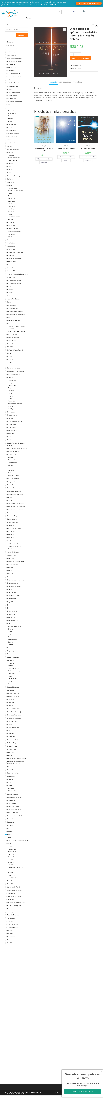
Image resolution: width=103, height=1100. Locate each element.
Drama (9, 353)
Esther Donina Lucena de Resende (17, 448)
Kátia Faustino (11, 617)
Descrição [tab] (53, 82)
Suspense (10, 909)
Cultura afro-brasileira (13, 299)
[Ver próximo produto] (96, 25)
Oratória (9, 755)
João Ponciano (11, 599)
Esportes (10, 629)
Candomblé (10, 182)
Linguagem (10, 660)
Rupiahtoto (18, 950)
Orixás (9, 767)
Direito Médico (11, 341)
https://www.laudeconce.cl (14, 961)
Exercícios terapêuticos (14, 488)
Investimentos (12, 365)
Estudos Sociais (11, 454)
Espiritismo (10, 437)
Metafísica (10, 730)
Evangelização (11, 482)
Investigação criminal (13, 595)
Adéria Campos (11, 52)
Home (56, 1092)
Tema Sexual (11, 918)
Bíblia (9, 166)
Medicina (11, 854)
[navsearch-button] (74, 12)
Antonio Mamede (12, 95)
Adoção (10, 457)
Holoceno (10, 577)
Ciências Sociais (11, 240)
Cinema (10, 116)
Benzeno (10, 163)
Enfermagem (12, 198)
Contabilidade (11, 265)
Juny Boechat (11, 614)
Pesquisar (22, 35)
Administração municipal (14, 61)
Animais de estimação (13, 92)
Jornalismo (11, 209)
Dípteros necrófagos (13, 321)
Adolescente (11, 64)
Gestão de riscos (13, 549)
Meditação (11, 857)
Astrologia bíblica (12, 137)
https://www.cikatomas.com (15, 1033)
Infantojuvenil (12, 679)
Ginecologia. (11, 558)
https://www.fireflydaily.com (15, 997)
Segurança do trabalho (14, 887)
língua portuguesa (13, 654)
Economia (10, 359)
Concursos (10, 255)
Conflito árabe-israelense (14, 258)
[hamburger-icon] (59, 12)
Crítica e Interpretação (14, 283)
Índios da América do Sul (14, 586)
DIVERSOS (10, 347)
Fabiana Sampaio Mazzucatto (16, 494)
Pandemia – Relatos (13, 773)
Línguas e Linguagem (13, 687)
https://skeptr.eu (12, 982)
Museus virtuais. (12, 746)
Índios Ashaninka (12, 583)
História (10, 393)
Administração (11, 55)
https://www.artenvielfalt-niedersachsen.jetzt (16, 1055)
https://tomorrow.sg (13, 1028)
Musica (10, 637)
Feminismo (11, 468)
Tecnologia (10, 912)
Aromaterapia (11, 98)
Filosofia (10, 388)
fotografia (10, 525)
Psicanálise (10, 825)
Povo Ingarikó (11, 803)
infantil (9, 589)
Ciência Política (12, 791)
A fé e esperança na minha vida (44, 149)
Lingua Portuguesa (13, 657)
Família (9, 497)
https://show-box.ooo (13, 1018)
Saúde (9, 843)
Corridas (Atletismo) (13, 271)
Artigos (9, 127)
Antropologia (12, 380)
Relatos (9, 831)
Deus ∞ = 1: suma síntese (66, 148)
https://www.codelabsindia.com (16, 1049)
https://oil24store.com (13, 1039)
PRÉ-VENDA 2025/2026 (14, 810)
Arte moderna (12, 111)
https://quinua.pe (12, 976)
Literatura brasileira (13, 693)
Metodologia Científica (15, 404)
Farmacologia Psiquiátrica (15, 510)
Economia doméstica (13, 368)
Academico (10, 46)
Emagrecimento (12, 415)
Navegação (10, 752)
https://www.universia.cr (14, 1023)
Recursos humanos (14, 217)
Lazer (9, 623)
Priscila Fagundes (12, 813)
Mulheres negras (12, 743)
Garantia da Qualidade (14, 528)
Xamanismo (10, 940)
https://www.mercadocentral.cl (16, 956)
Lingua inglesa (11, 651)
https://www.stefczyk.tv (14, 1044)
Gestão (9, 541)
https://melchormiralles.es (14, 992)
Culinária (10, 293)
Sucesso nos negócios (14, 906)
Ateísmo (9, 140)
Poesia (10, 681)
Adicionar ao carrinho (80, 58)
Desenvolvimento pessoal (15, 311)
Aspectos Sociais (13, 460)
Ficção (10, 676)
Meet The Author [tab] (65, 82)
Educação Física (12, 385)
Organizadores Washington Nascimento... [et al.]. (15, 763)
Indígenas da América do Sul (15, 580)
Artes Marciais (11, 124)
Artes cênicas (12, 113)
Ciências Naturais (12, 229)
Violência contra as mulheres (16, 331)
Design (10, 193)
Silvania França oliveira (14, 896)
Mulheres (11, 470)
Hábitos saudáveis (12, 564)
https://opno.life (11, 987)
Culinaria (10, 289)
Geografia (11, 390)
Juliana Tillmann (12, 611)
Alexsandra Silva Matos (14, 74)
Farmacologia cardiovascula (15, 503)
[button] (64, 29)
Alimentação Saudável (14, 77)
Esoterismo (10, 434)
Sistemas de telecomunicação (16, 902)
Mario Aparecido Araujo (14, 712)
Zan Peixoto (10, 943)
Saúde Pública (11, 884)
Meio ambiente (11, 721)
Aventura (11, 663)
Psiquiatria (11, 875)
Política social (11, 800)
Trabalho (10, 219)
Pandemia (11, 865)
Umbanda (10, 934)
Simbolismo (10, 899)
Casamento (10, 222)
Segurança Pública (13, 475)
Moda (10, 214)
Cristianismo (11, 277)
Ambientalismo (11, 80)
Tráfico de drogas (12, 924)
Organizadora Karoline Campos (16, 758)
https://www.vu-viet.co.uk (14, 1013)
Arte (8, 105)
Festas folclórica (12, 519)
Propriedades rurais (13, 819)
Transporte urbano (13, 927)
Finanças (10, 362)
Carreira (9, 185)
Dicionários (11, 673)
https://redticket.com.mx (14, 1002)
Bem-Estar (10, 152)
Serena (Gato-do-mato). (14, 890)
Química (10, 406)
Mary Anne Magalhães (14, 715)
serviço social (11, 893)
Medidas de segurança (14, 718)
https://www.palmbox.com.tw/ (16, 1072)
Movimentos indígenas (14, 740)
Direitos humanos (12, 344)
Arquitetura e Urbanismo (15, 191)
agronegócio (11, 70)
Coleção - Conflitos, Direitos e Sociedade (17, 328)
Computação (11, 246)
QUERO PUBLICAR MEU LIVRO (82, 1091)
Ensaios (10, 118)
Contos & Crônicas (13, 668)
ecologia (9, 356)
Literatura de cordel (13, 696)
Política (9, 785)
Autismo (9, 146)
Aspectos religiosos (13, 133)
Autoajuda (11, 155)
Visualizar (44, 162)
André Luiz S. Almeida (13, 83)
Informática (11, 206)
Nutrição (10, 859)
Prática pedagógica (13, 806)
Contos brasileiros (12, 268)
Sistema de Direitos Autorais (90, 3)
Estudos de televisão (13, 451)
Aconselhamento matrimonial (16, 49)
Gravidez (10, 846)
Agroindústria (11, 67)
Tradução (10, 921)
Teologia (10, 837)
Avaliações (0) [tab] (77, 82)
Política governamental (14, 797)
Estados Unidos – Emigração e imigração (16, 444)
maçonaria (10, 702)
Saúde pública (12, 878)
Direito (9, 324)
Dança (9, 302)
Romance (11, 684)
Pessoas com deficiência (15, 867)
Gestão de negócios (13, 552)
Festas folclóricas (12, 522)
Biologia (10, 383)
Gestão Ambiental (13, 544)
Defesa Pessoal (12, 160)
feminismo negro (12, 516)
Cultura (9, 296)
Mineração (10, 734)
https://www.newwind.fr (14, 1067)
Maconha (10, 705)
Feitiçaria (10, 513)
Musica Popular (12, 749)
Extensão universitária (14, 491)
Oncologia (11, 862)
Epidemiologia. (11, 427)
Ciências (10, 237)
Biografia (10, 666)
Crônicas (9, 286)
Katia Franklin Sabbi (13, 620)
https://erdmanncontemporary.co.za (18, 1008)
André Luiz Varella (12, 86)
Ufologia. (10, 930)
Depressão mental (12, 308)
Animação (10, 89)
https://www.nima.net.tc (14, 1062)
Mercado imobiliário (13, 727)
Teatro (10, 121)
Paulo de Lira (11, 776)
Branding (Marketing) (13, 176)
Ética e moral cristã (13, 479)
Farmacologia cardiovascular (16, 507)
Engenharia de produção (14, 421)
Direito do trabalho (13, 338)
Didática (9, 317)
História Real (11, 574)
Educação (10, 377)
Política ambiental (12, 794)
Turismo (10, 642)
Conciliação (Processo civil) (15, 252)
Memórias (10, 724)
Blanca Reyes (11, 173)
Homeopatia (12, 849)
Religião (78, 68)
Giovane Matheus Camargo (15, 561)
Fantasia (9, 500)
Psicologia (11, 872)
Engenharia (11, 201)
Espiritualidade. (11, 440)
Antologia (11, 788)
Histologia (10, 567)
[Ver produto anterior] (93, 25)
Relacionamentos (13, 639)
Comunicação (11, 249)
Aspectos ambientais (14, 231)
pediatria (10, 779)
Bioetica (9, 170)
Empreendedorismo (14, 196)
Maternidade (12, 852)
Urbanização (11, 937)
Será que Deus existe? (87, 148)
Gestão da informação (14, 546)
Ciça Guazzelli (11, 225)
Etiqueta (10, 204)
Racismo (10, 473)
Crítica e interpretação (14, 280)
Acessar (28, 18)
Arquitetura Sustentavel (14, 102)
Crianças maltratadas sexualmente (17, 274)
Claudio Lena (11, 243)
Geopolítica (10, 534)
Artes (8, 108)
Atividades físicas (12, 143)
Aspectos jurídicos (12, 130)
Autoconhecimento (13, 149)
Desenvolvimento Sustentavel (16, 314)
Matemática (11, 401)
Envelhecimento (12, 424)
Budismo (10, 179)
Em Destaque (11, 412)
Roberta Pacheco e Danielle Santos (17, 840)
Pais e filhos (11, 770)
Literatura (11, 398)
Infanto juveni (11, 592)
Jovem (9, 608)
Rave (8, 828)
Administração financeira (14, 58)
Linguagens (11, 396)
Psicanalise (10, 822)
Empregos (10, 418)
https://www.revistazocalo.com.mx (17, 971)
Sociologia (11, 409)
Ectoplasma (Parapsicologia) (15, 371)
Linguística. (10, 690)
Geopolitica (10, 538)
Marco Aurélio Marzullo (14, 709)
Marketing (11, 211)
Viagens (10, 645)
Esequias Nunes (12, 430)
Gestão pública (11, 555)
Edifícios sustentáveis (13, 374)
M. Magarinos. (11, 699)
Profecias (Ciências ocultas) (15, 816)
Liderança (10, 648)
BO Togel (9, 950)
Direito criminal (12, 334)
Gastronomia (11, 531)
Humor (10, 634)
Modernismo (11, 737)
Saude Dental (11, 881)
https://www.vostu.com (14, 966)
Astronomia (11, 234)
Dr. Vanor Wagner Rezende (15, 350)
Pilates (9, 782)
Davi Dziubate (11, 305)
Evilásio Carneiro (12, 485)
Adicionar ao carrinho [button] (44, 159)
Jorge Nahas (10, 602)
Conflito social (11, 262)
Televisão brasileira (13, 915)
